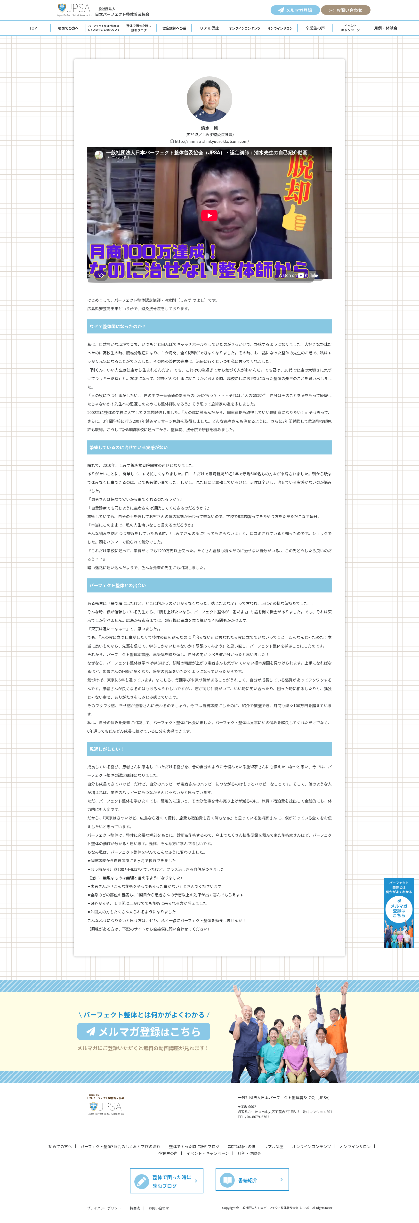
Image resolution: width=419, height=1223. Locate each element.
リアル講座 (209, 28)
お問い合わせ (349, 10)
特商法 (135, 1208)
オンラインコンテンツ (311, 1146)
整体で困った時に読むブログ (194, 1146)
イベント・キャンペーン (207, 1153)
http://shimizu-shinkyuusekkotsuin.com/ (212, 141)
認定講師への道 (241, 1146)
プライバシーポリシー (104, 1208)
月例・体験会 (385, 28)
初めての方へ (60, 1146)
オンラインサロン (355, 1146)
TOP (33, 28)
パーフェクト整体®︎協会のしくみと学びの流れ (120, 1146)
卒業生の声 (315, 28)
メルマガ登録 (299, 10)
